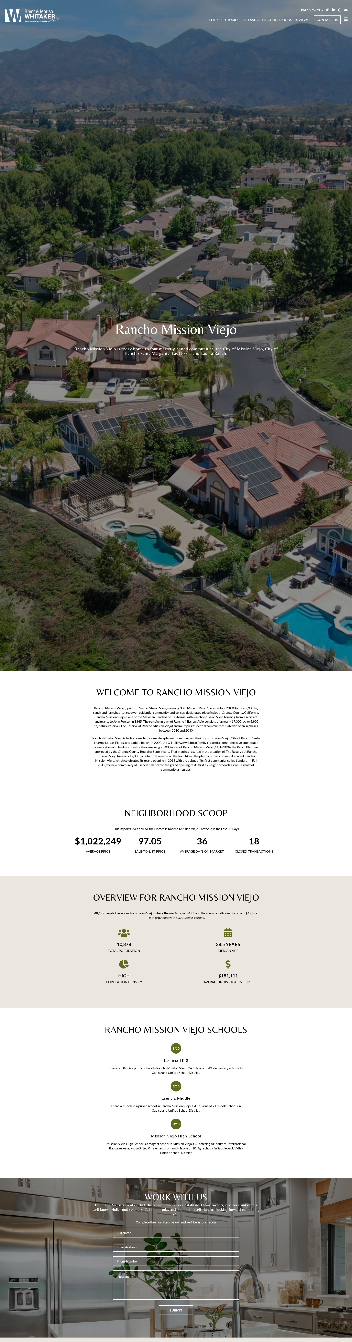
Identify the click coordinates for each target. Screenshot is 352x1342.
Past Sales (250, 20)
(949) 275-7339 (312, 10)
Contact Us (327, 20)
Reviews (302, 20)
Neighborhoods (277, 20)
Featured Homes (224, 20)
